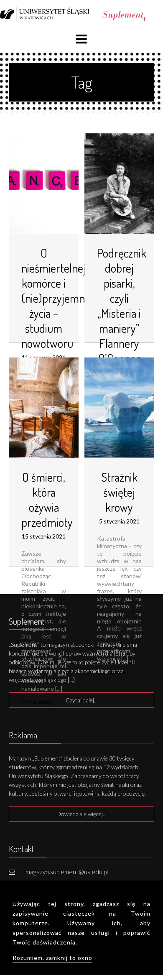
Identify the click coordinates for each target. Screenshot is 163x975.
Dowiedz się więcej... (81, 813)
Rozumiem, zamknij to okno (52, 957)
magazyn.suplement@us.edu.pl (66, 871)
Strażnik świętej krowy (119, 492)
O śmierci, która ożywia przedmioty (47, 500)
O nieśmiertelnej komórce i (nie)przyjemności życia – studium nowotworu (61, 298)
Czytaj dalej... (82, 700)
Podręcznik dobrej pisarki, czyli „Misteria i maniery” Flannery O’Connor (121, 305)
